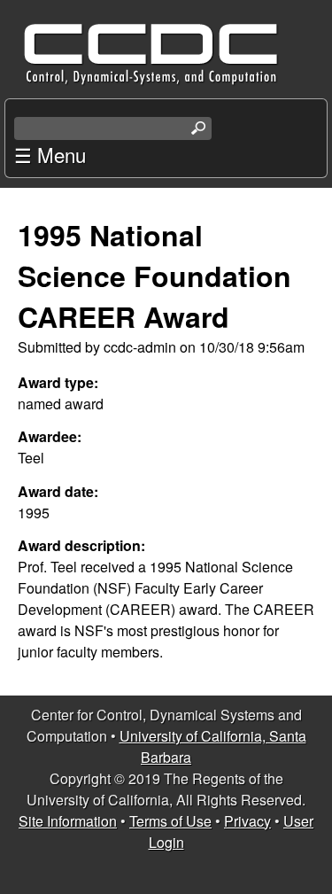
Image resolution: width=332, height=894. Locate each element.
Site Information (68, 821)
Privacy (247, 821)
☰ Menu (50, 154)
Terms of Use (170, 821)
